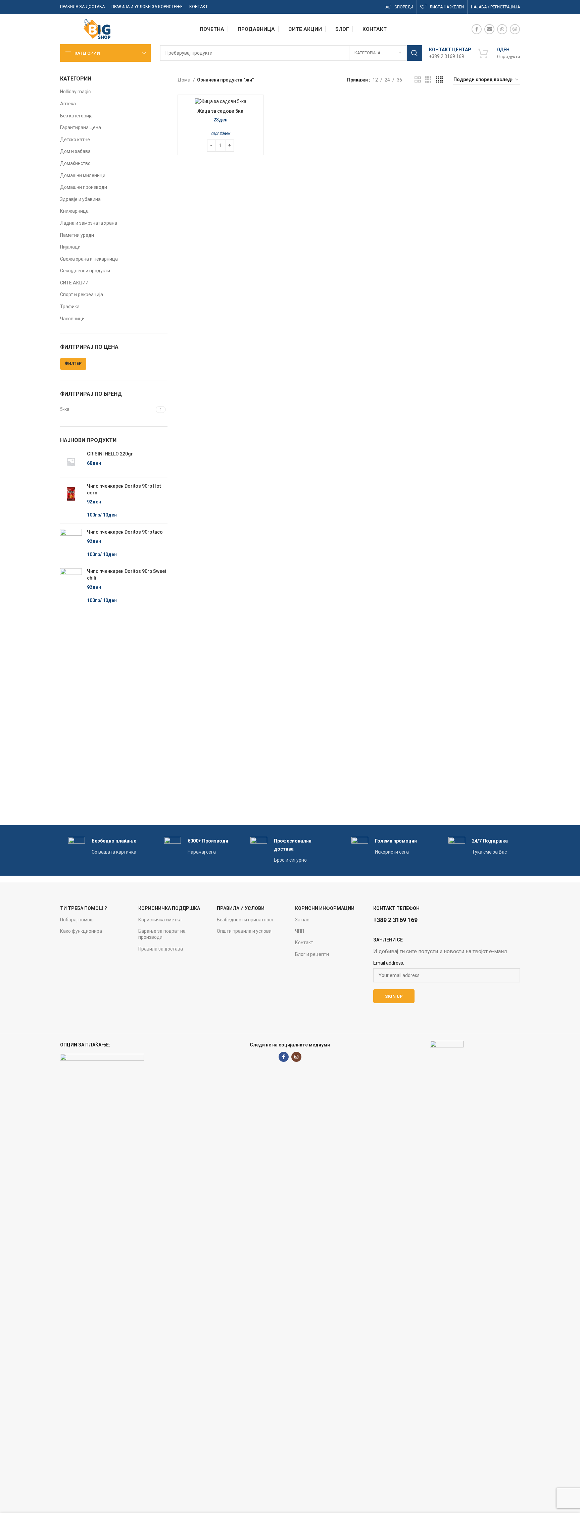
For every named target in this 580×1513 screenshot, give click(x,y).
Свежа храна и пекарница (89, 259)
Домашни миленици (82, 175)
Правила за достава (160, 949)
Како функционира (81, 931)
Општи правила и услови (244, 931)
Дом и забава (75, 151)
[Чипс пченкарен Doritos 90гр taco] (71, 543)
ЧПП (299, 931)
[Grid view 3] (428, 79)
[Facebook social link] (477, 29)
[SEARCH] (414, 53)
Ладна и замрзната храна (88, 223)
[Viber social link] (515, 29)
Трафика (70, 306)
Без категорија (76, 115)
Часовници (72, 318)
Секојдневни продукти (85, 270)
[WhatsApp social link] (502, 29)
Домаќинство (75, 163)
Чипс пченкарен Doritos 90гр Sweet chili (126, 575)
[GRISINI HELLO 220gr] (71, 462)
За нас (302, 919)
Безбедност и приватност (245, 919)
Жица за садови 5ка (220, 111)
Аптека (68, 103)
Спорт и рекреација (81, 294)
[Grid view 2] (418, 79)
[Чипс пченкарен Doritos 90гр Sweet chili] (71, 586)
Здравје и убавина (80, 199)
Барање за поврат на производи (162, 934)
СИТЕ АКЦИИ (74, 282)
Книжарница (74, 211)
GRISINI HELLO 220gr (110, 453)
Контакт (304, 942)
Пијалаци (70, 247)
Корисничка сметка (160, 919)
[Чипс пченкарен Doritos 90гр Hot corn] (71, 501)
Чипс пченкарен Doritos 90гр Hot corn (124, 489)
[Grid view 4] (439, 79)
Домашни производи (83, 187)
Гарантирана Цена (80, 127)
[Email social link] (489, 29)
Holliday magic (75, 91)
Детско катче (75, 139)
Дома (184, 80)
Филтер (73, 363)
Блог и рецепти (312, 954)
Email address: (388, 963)
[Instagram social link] (296, 1057)
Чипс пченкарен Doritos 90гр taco (125, 532)
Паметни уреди (77, 235)
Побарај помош (77, 919)
